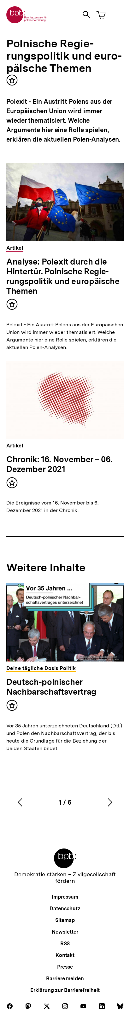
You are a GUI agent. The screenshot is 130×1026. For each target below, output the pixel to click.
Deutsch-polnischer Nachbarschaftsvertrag (51, 687)
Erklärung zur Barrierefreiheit (64, 990)
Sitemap (64, 920)
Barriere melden (65, 979)
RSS (65, 944)
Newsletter (65, 932)
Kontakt (65, 955)
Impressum (65, 897)
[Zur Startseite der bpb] (26, 21)
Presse (65, 967)
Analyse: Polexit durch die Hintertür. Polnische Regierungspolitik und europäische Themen (62, 276)
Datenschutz (65, 909)
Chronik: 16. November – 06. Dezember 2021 (59, 464)
